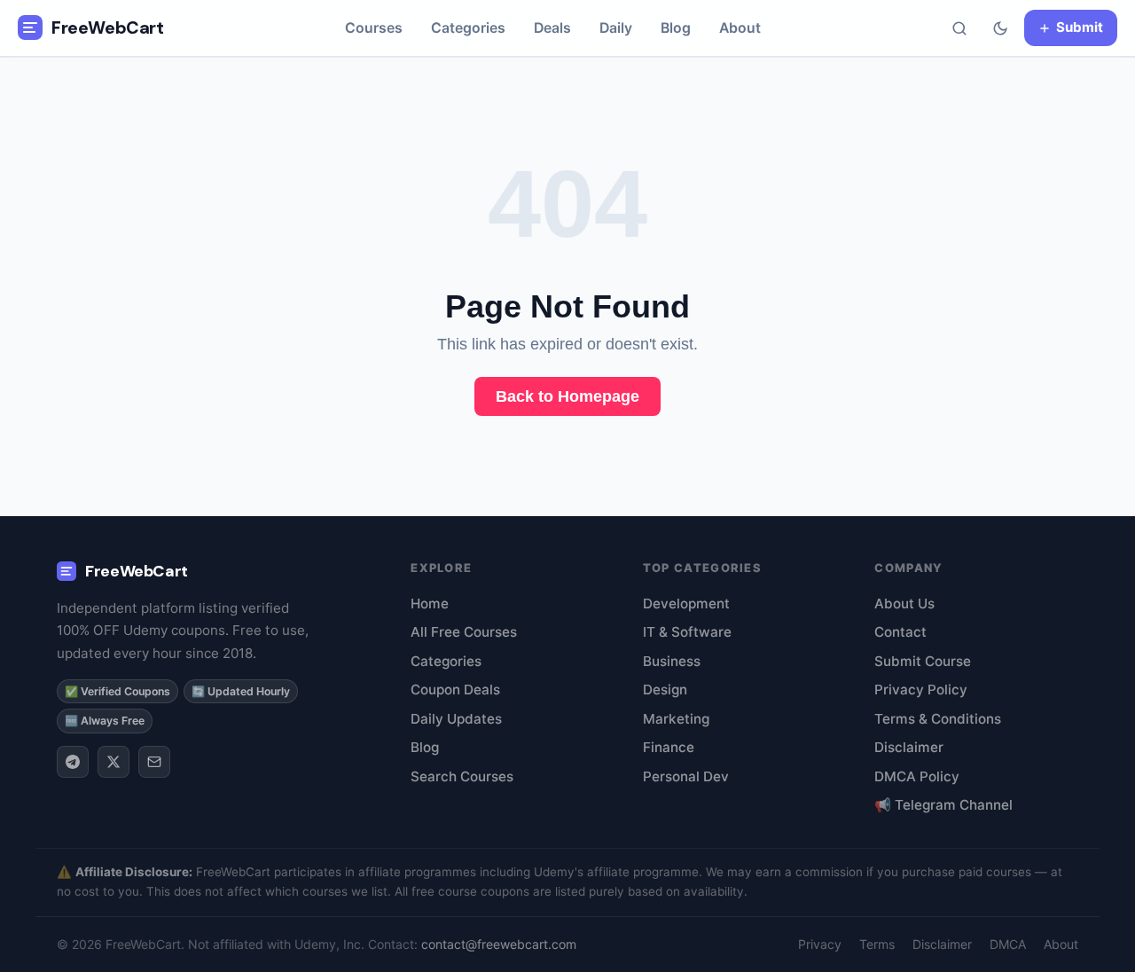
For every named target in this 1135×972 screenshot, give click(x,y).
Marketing (676, 718)
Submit (1079, 27)
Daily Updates (456, 718)
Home (430, 603)
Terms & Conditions (937, 718)
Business (672, 661)
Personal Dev (686, 776)
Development (686, 603)
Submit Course (922, 661)
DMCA (1008, 944)
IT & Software (687, 631)
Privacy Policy (920, 689)
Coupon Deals (455, 689)
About (740, 28)
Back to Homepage (567, 396)
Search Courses (462, 776)
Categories (468, 28)
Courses (374, 28)
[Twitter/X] (113, 762)
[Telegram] (73, 762)
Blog (676, 28)
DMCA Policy (916, 776)
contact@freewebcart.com (498, 944)
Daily (615, 28)
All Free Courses (464, 631)
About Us (904, 603)
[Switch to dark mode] (1000, 28)
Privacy (819, 944)
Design (665, 689)
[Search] (959, 28)
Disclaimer (908, 747)
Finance (668, 747)
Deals (552, 28)
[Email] (154, 762)
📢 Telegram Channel (943, 804)
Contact (900, 631)
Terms (877, 944)
